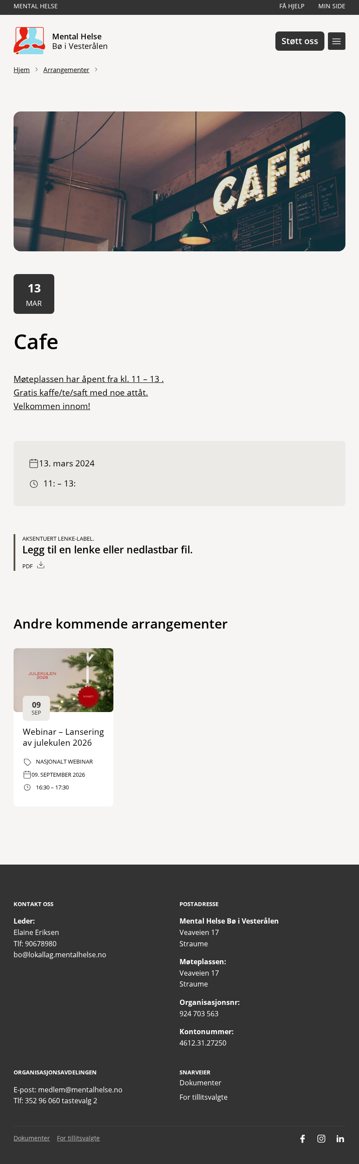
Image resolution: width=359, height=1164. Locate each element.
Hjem (22, 69)
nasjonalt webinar (64, 761)
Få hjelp (291, 6)
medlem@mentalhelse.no (80, 1090)
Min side (331, 6)
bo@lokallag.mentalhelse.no (60, 954)
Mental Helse (36, 6)
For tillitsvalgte (204, 1097)
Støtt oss (300, 41)
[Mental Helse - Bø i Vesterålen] (29, 41)
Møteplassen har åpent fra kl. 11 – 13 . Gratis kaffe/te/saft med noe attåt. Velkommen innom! (89, 392)
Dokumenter (201, 1083)
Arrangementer (66, 69)
